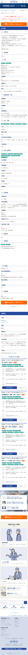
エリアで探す (17, 623)
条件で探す (16, 624)
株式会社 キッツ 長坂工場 (9, 10)
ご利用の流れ (3, 621)
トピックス (4, 581)
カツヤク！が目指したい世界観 (6, 624)
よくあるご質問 (5, 562)
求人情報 (2, 2)
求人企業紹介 (17, 626)
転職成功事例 (5, 542)
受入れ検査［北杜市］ (7, 362)
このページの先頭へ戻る (14, 612)
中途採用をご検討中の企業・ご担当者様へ (13, 648)
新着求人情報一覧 (17, 619)
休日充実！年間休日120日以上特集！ (15, 503)
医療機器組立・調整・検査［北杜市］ (11, 394)
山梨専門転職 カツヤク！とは (5, 619)
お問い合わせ (7, 638)
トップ (9, 615)
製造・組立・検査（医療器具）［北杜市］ (13, 426)
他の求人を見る (5, 322)
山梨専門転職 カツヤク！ (6, 618)
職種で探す (16, 621)
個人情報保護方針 (14, 638)
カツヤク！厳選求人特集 (12, 508)
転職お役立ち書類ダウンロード (14, 588)
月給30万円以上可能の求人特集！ (15, 498)
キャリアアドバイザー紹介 (5, 623)
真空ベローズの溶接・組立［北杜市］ (11, 460)
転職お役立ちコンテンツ (12, 593)
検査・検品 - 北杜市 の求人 (17, 615)
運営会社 (21, 638)
